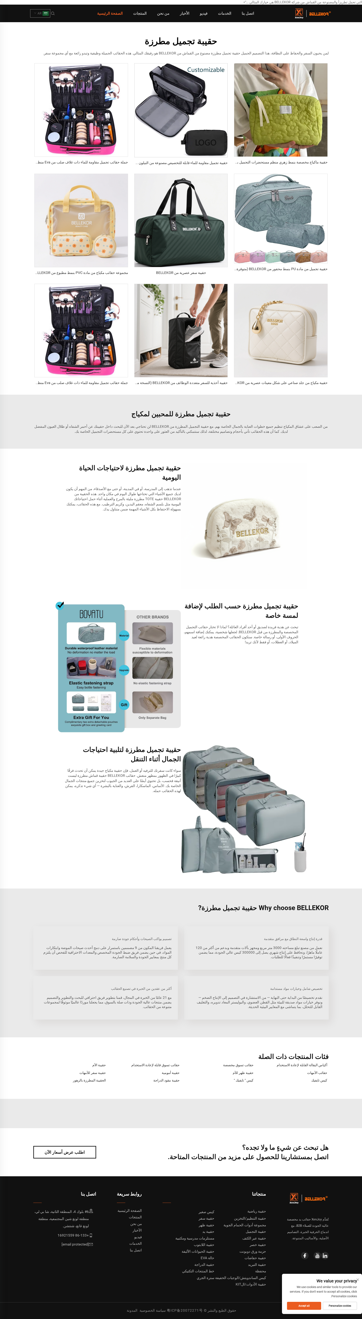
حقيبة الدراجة (204, 1264)
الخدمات (224, 13)
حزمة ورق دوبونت (252, 1251)
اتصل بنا (248, 13)
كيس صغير (206, 1212)
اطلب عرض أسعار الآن (65, 1152)
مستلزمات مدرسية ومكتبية (194, 1238)
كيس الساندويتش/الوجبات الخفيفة (240, 1278)
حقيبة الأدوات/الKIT (251, 1284)
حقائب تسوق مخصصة (238, 1065)
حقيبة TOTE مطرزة (148, 499)
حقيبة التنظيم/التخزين (250, 1218)
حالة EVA (207, 1258)
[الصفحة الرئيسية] (312, 13)
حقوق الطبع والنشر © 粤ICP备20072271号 (201, 1310)
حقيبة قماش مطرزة (92, 775)
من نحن (163, 13)
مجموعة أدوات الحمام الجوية (245, 1225)
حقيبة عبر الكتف (254, 1238)
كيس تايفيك (319, 1080)
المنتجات (140, 13)
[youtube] (317, 1255)
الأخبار (184, 13)
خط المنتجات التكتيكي (198, 1271)
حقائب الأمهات (317, 1073)
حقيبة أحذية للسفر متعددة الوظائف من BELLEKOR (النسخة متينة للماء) (175, 383)
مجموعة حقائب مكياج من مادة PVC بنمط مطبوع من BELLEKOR (80, 273)
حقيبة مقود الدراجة (166, 1080)
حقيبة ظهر (206, 1225)
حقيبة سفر (206, 1218)
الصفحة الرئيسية (110, 13)
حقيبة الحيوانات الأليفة (198, 1251)
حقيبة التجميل (256, 1231)
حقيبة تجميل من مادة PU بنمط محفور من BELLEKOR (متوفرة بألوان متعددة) (271, 269)
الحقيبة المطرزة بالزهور (89, 1080)
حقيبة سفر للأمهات (92, 1073)
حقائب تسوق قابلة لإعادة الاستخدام (155, 1065)
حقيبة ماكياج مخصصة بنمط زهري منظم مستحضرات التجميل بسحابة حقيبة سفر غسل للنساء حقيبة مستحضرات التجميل (240, 162)
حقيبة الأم (99, 1065)
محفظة (260, 1271)
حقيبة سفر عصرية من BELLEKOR (181, 273)
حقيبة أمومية (171, 1073)
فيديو (204, 13)
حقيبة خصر (258, 1245)
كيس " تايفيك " (243, 1080)
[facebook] (305, 1255)
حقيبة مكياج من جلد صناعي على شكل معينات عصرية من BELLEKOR (277, 383)
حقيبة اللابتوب (204, 1245)
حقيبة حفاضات (255, 1258)
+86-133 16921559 (73, 1235)
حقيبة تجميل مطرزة (225, 53)
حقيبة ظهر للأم (243, 1073)
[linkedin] (325, 1255)
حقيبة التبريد (257, 1264)
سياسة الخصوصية (153, 1310)
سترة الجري (205, 1278)
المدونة (132, 1310)
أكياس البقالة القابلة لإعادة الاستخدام (302, 1065)
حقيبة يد (208, 1231)
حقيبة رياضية (256, 1211)
